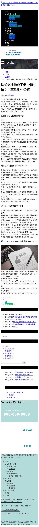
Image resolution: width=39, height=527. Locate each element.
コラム (7, 45)
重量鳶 (7, 77)
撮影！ (15, 326)
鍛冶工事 (12, 397)
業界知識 (8, 356)
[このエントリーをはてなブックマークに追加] (6, 302)
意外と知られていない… (24, 374)
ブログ (7, 43)
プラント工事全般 (15, 26)
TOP (6, 11)
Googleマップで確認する (10, 510)
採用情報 (12, 35)
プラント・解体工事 (16, 392)
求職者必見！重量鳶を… (24, 372)
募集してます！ (18, 314)
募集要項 (12, 38)
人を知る (8, 31)
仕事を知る (9, 21)
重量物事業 (13, 23)
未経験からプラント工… (24, 377)
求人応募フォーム (24, 288)
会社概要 (12, 19)
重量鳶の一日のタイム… (24, 379)
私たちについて (10, 14)
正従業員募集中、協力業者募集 (24, 324)
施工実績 (8, 28)
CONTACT (8, 57)
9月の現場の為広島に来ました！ (24, 321)
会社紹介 (9, 351)
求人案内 (9, 358)
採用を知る (9, 33)
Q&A (7, 346)
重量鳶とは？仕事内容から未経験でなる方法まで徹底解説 (21, 318)
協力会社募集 (9, 40)
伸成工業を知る (14, 16)
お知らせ (9, 348)
